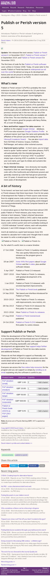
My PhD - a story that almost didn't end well (16, 486)
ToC (29, 11)
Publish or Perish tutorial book (28, 316)
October (24, 15)
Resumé (13, 8)
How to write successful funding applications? (40, 570)
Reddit (4, 466)
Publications (30, 8)
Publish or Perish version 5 (38, 15)
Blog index (25, 569)
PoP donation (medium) (7, 388)
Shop (34, 11)
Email (42, 466)
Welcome (5, 8)
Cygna (4, 11)
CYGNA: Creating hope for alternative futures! (17, 476)
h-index (32, 264)
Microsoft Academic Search (15, 139)
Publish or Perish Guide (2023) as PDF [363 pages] (7, 411)
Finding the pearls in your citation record (15, 495)
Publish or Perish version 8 (32, 57)
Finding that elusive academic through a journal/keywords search (23, 530)
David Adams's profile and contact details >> (16, 443)
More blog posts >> (8, 562)
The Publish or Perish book (27, 289)
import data (43, 139)
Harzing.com (5, 15)
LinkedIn (22, 466)
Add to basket (43, 382)
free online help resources (32, 367)
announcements (7, 455)
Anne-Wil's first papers (25, 261)
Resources (39, 8)
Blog (24, 11)
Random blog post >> (8, 565)
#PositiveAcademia (14, 11)
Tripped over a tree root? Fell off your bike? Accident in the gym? (23, 519)
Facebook (32, 466)
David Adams (6, 40)
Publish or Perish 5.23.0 (25, 322)
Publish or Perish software (35, 64)
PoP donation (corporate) (7, 400)
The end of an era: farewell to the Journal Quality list (19, 552)
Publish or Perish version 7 (36, 55)
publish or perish (21, 455)
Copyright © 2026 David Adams (12, 428)
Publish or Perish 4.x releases (33, 312)
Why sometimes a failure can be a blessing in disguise (20, 508)
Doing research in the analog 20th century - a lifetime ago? (21, 541)
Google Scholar (28, 129)
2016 (18, 15)
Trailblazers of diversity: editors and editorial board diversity (10, 571)
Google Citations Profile (34, 131)
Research (21, 8)
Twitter (13, 466)
